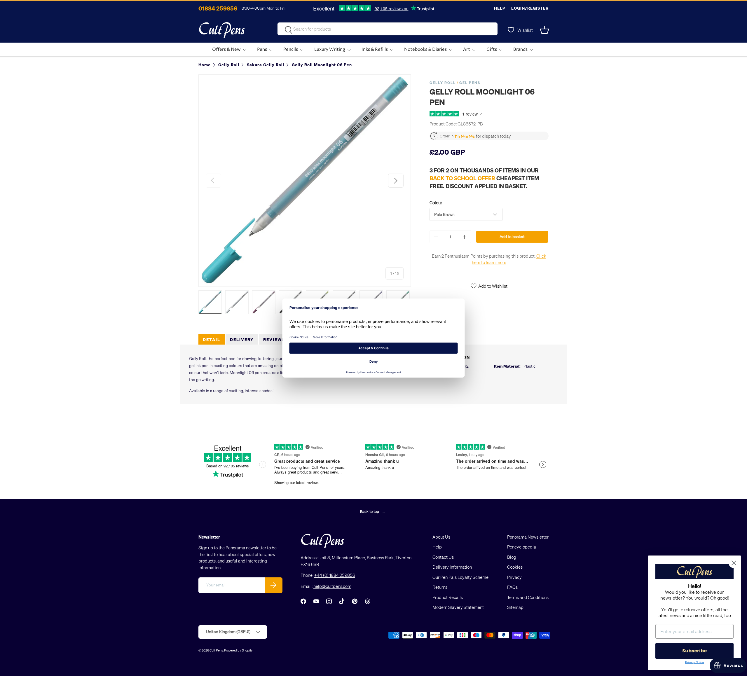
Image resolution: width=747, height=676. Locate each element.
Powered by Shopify (238, 650)
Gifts (491, 49)
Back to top (370, 511)
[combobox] (387, 28)
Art (466, 49)
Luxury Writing (329, 49)
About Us (441, 537)
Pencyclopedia (521, 547)
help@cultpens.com (332, 586)
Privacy (514, 577)
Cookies (515, 567)
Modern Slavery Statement (458, 607)
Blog (511, 557)
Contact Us (443, 557)
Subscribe (694, 650)
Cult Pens (216, 650)
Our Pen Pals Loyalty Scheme (460, 577)
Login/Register (530, 8)
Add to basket (512, 236)
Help (499, 8)
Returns (439, 587)
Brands (520, 49)
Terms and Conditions (528, 597)
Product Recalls (447, 597)
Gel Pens (469, 83)
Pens (262, 49)
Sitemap (515, 607)
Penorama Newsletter (528, 537)
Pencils (290, 49)
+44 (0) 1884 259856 (334, 575)
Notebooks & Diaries (425, 49)
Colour (436, 202)
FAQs (512, 587)
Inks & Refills (375, 49)
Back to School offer (462, 177)
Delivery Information (452, 567)
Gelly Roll (443, 83)
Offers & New (226, 49)
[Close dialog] (734, 563)
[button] (545, 30)
